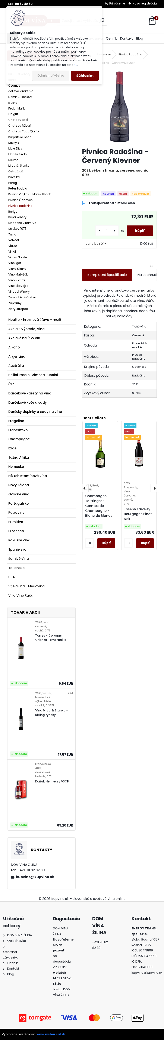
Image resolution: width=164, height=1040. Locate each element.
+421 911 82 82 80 (20, 4)
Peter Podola (17, 189)
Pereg (12, 183)
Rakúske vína (19, 540)
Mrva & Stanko (18, 166)
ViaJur (12, 246)
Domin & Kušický (20, 97)
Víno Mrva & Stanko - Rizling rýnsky (51, 712)
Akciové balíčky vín (24, 338)
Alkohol (14, 347)
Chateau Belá (18, 120)
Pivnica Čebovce (20, 200)
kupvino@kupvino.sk (35, 876)
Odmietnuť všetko (50, 76)
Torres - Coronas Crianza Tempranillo (50, 638)
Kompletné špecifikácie (107, 274)
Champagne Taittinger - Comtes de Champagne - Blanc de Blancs (98, 506)
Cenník (111, 38)
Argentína (16, 356)
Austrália (16, 365)
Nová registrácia (145, 3)
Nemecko (16, 466)
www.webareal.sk (51, 1034)
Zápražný (15, 303)
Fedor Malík (16, 109)
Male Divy (15, 149)
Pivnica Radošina (20, 206)
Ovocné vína (18, 494)
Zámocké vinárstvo (22, 297)
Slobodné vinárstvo (22, 223)
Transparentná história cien (111, 203)
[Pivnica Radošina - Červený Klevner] (119, 106)
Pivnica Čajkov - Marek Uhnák (29, 194)
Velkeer (13, 240)
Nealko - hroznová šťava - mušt (35, 319)
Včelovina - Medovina (26, 586)
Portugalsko (18, 503)
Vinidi (12, 252)
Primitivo (15, 522)
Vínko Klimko (17, 269)
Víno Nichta (16, 280)
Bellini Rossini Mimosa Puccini (33, 375)
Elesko (12, 103)
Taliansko (16, 568)
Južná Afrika (18, 457)
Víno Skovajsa (18, 286)
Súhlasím (85, 75)
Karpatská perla (19, 137)
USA (11, 577)
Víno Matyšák (18, 275)
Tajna (12, 235)
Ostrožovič (16, 171)
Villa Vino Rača (20, 595)
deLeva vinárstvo (20, 91)
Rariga (13, 212)
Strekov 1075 (17, 229)
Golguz (13, 114)
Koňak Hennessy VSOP (52, 781)
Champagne (19, 439)
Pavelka (14, 177)
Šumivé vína (18, 558)
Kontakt (126, 38)
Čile (11, 384)
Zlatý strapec (18, 309)
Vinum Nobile (17, 257)
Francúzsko (18, 430)
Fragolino (16, 421)
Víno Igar (14, 263)
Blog (139, 38)
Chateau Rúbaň (19, 126)
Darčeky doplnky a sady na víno (35, 411)
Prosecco (16, 531)
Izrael (12, 448)
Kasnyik (13, 143)
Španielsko (17, 549)
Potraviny (16, 512)
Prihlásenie (117, 3)
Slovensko (104, 54)
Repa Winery (17, 217)
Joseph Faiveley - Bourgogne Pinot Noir (138, 514)
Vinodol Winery (19, 292)
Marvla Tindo (17, 154)
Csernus (14, 86)
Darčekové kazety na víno (29, 393)
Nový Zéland (18, 485)
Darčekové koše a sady (27, 402)
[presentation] (84, 488)
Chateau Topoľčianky (24, 131)
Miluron (13, 160)
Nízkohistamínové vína (27, 476)
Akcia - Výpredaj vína (26, 329)
